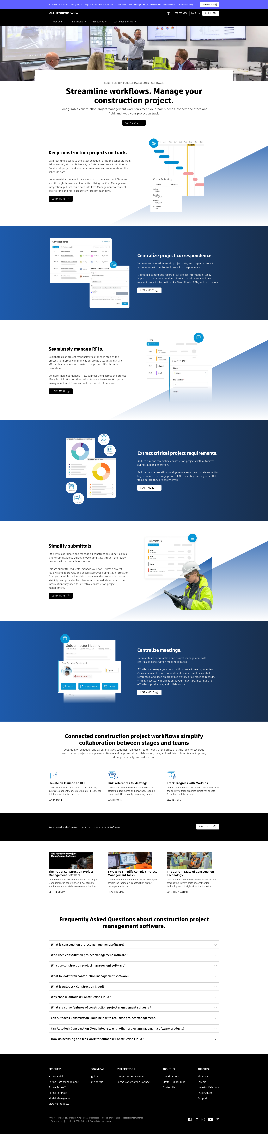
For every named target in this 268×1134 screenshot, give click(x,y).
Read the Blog (116, 891)
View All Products (59, 1103)
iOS (96, 1076)
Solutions (77, 21)
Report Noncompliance (133, 1117)
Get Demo (211, 13)
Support (202, 1098)
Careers (202, 1082)
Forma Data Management (64, 1082)
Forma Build (56, 1076)
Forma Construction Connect (133, 1082)
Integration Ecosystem (130, 1076)
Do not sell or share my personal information (78, 1117)
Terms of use (57, 1121)
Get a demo (131, 122)
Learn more (58, 198)
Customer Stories (123, 21)
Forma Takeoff (57, 1087)
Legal (68, 1121)
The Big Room (170, 1076)
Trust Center (205, 1093)
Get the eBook (57, 891)
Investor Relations (208, 1087)
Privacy (52, 1117)
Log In (194, 13)
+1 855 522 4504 (179, 13)
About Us (203, 1076)
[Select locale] (168, 13)
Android (98, 1082)
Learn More (208, 4)
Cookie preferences (111, 1117)
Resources (98, 21)
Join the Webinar (177, 891)
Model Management (60, 1098)
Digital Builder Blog (174, 1082)
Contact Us (168, 1087)
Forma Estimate (58, 1093)
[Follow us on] (190, 1119)
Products (57, 21)
